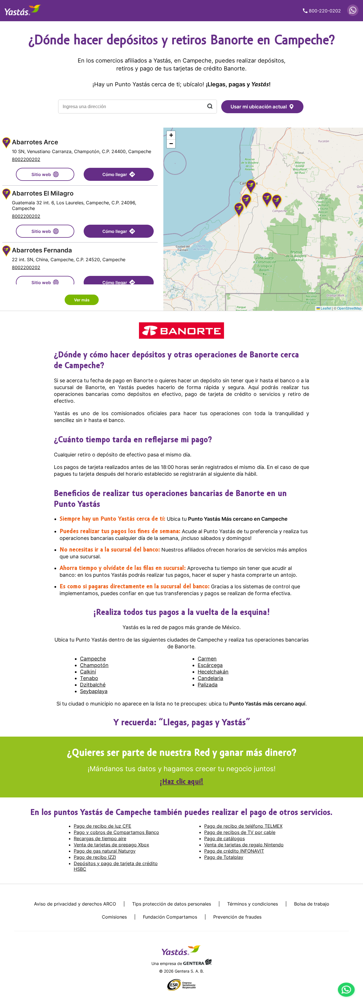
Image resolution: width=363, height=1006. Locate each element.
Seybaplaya (93, 691)
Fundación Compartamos (170, 917)
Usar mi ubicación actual (259, 107)
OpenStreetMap (349, 308)
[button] (239, 210)
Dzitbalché (92, 685)
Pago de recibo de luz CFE (102, 826)
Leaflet (325, 308)
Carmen (207, 659)
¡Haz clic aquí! (181, 782)
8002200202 (26, 159)
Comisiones (114, 917)
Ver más (82, 299)
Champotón (94, 665)
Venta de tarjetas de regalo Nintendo (244, 845)
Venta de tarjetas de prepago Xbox (111, 845)
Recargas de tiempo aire (100, 838)
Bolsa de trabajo (311, 904)
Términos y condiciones (252, 904)
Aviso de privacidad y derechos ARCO (75, 904)
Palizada (208, 685)
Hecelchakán (213, 672)
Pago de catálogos (224, 838)
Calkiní (88, 672)
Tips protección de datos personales (171, 904)
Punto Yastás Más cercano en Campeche (238, 519)
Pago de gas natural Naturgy (105, 851)
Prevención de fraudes (237, 917)
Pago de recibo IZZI (95, 857)
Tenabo (89, 678)
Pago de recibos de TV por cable (239, 832)
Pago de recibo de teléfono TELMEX (243, 826)
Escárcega (210, 665)
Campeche (93, 659)
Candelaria (210, 678)
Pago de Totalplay (223, 857)
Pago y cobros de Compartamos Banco (116, 832)
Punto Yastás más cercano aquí (267, 704)
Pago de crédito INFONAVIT (234, 851)
